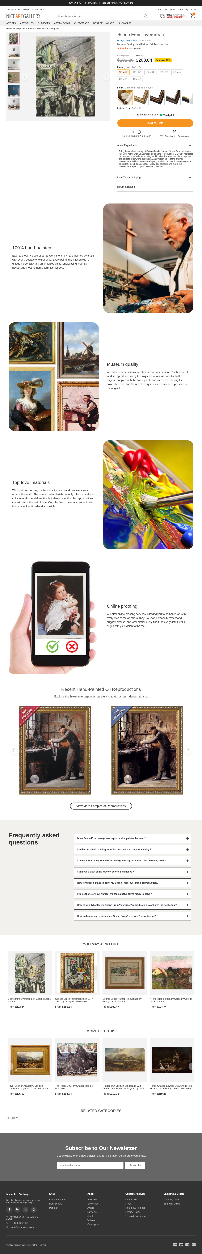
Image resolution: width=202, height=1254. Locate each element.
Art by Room (62, 23)
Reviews (92, 1212)
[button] (24, 76)
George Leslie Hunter (24, 28)
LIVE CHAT (39, 9)
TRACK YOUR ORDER (165, 9)
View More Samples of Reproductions (101, 806)
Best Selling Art (103, 23)
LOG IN (192, 9)
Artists (11, 23)
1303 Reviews (135, 48)
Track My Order (172, 1199)
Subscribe (135, 1165)
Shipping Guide (172, 1203)
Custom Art (81, 23)
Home (9, 28)
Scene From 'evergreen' (48, 28)
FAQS (128, 1203)
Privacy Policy (132, 1212)
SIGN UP (182, 9)
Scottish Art (13, 1118)
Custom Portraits (58, 1199)
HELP (26, 9)
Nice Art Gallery (28, 16)
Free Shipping (173, 16)
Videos (91, 1220)
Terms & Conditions (135, 1216)
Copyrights (93, 1224)
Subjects (44, 23)
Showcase (124, 23)
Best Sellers (55, 1203)
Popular (53, 1208)
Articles (91, 1216)
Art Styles (27, 23)
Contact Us (131, 1199)
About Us (92, 1199)
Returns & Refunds (135, 1208)
